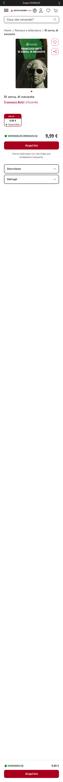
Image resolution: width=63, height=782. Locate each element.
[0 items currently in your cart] (56, 11)
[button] (55, 51)
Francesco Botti (14, 102)
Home (8, 30)
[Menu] (7, 11)
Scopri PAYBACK (31, 3)
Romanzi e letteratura (28, 30)
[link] (34, 10)
